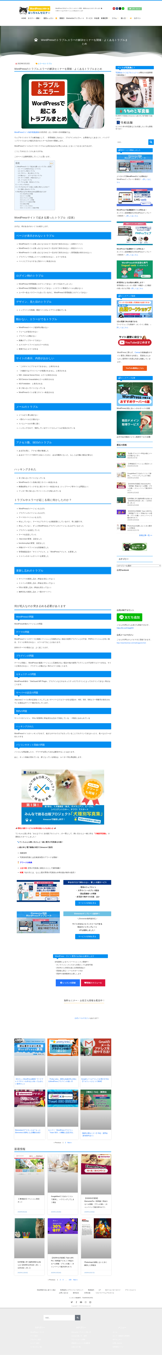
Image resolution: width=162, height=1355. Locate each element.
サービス (89, 18)
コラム (114, 18)
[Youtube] (114, 8)
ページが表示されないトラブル (31, 169)
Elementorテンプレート (75, 18)
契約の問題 (26, 204)
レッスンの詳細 (69, 983)
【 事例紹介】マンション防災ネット (140, 464)
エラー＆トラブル (45, 64)
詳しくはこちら (122, 327)
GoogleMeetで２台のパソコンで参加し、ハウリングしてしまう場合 (62, 1199)
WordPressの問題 (28, 193)
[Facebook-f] (117, 8)
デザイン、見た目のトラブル (30, 173)
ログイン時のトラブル (28, 171)
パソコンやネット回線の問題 (31, 207)
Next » (69, 1142)
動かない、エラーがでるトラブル (31, 175)
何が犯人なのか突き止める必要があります (32, 192)
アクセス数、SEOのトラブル (30, 182)
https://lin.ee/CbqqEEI (125, 628)
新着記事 (104, 18)
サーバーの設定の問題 (29, 202)
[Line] (123, 8)
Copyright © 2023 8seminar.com (81, 1306)
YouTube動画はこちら (135, 368)
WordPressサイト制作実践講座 (26, 132)
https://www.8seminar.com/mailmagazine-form (131, 643)
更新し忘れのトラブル (28, 189)
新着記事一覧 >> (145, 535)
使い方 (123, 18)
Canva (137, 352)
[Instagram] (86, 1302)
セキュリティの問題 (28, 200)
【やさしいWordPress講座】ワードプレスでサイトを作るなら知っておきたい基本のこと (29, 1081)
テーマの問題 (26, 196)
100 (70, 1280)
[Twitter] (72, 1302)
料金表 (96, 18)
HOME (23, 18)
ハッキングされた (23, 184)
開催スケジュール (94, 983)
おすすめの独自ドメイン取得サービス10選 (133, 437)
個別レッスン (48, 18)
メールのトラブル (26, 180)
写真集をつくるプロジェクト (127, 73)
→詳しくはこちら (131, 216)
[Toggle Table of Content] (50, 163)
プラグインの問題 (28, 198)
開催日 (61, 18)
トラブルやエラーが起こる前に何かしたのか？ (33, 187)
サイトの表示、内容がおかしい (31, 178)
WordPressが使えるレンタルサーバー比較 (133, 408)
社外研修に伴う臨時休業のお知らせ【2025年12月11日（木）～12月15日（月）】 (29, 1265)
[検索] (151, 142)
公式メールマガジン (82, 1018)
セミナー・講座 (33, 18)
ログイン (136, 18)
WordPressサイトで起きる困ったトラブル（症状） (35, 166)
